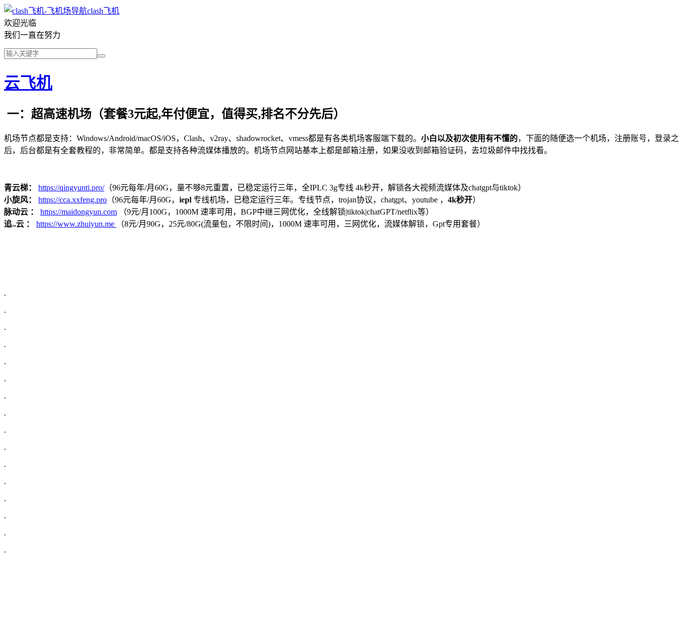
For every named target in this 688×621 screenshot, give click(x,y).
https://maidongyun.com (78, 212)
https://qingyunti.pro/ (71, 187)
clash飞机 (103, 11)
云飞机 (28, 83)
